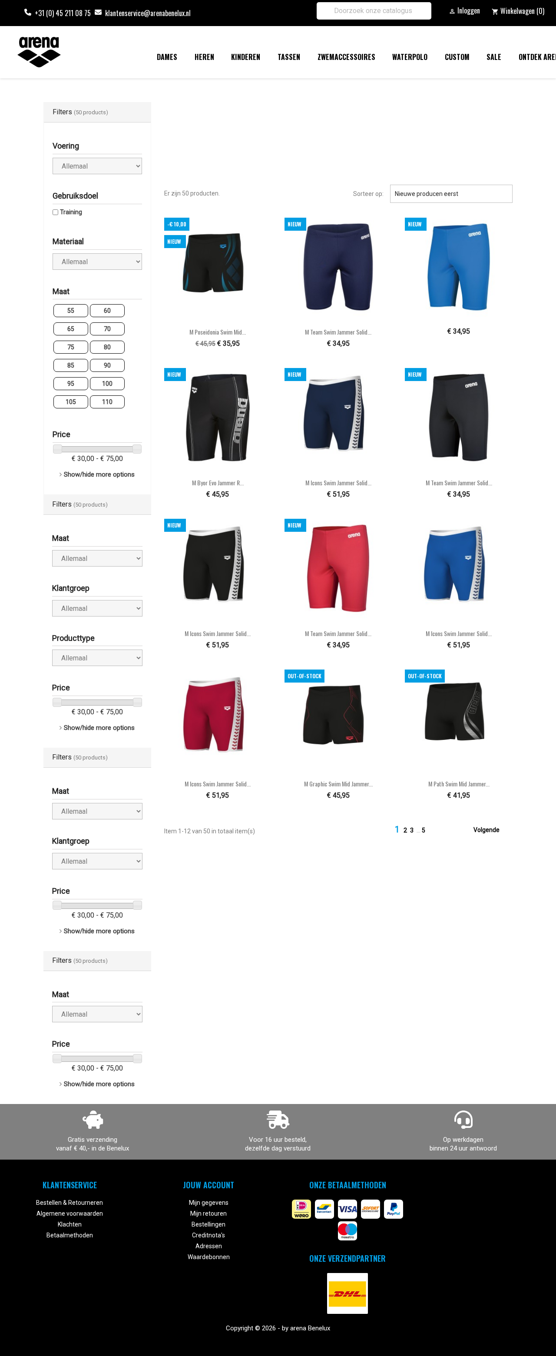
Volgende (491, 830)
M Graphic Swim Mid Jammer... (338, 783)
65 (70, 328)
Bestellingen (208, 1224)
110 (107, 401)
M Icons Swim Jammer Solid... (338, 482)
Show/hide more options (99, 474)
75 (70, 347)
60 (107, 310)
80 (107, 347)
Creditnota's (208, 1235)
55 (70, 310)
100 (107, 383)
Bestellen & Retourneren (69, 1202)
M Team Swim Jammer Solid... (338, 331)
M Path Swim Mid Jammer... (459, 783)
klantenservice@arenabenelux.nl (148, 13)
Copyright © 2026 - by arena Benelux (278, 1328)
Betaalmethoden (69, 1235)
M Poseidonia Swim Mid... (217, 331)
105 (71, 401)
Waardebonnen (209, 1256)
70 (107, 328)
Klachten (70, 1224)
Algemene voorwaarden (69, 1213)
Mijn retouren (208, 1213)
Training (71, 212)
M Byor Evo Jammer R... (218, 482)
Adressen (208, 1246)
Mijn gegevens (208, 1202)
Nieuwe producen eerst (451, 194)
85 (70, 365)
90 (107, 365)
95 (70, 383)
